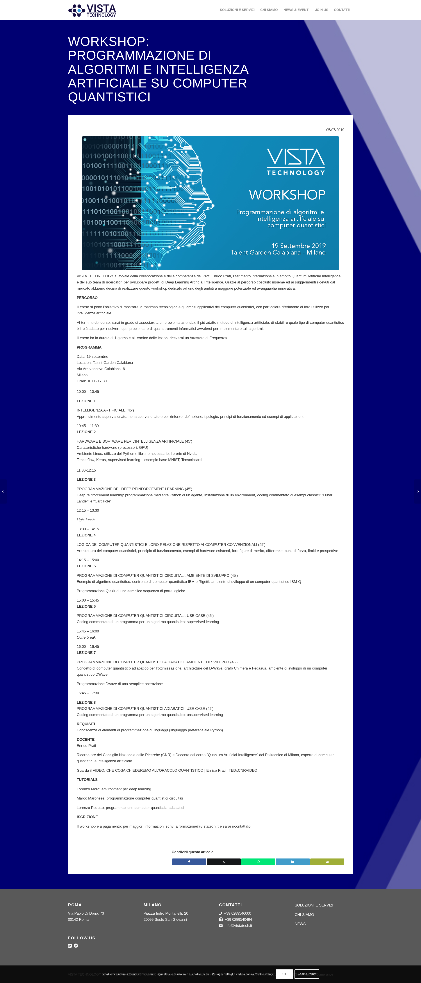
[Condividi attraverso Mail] (327, 861)
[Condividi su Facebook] (189, 861)
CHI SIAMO (304, 915)
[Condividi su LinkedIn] (293, 861)
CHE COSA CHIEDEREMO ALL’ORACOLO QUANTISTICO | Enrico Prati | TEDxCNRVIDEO (181, 770)
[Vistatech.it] (101, 10)
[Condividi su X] (224, 861)
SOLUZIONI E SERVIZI (314, 905)
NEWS (300, 924)
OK (284, 974)
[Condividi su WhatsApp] (258, 861)
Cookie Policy (307, 974)
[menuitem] (237, 10)
